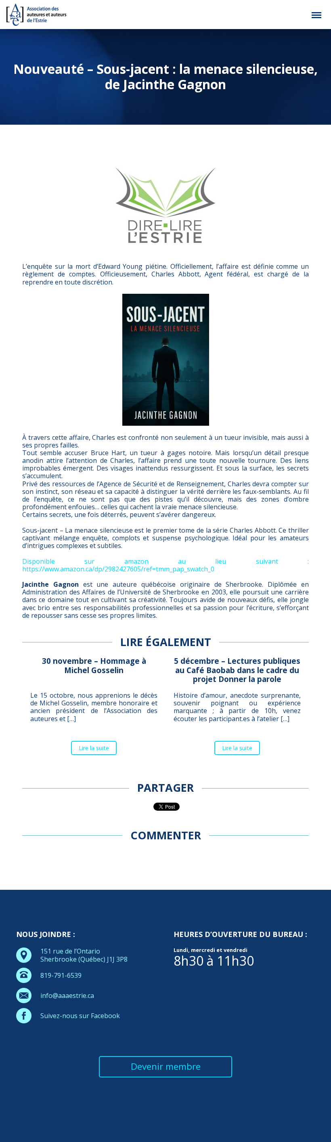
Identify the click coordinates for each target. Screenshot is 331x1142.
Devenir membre (166, 1066)
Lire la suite (94, 748)
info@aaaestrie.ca (67, 995)
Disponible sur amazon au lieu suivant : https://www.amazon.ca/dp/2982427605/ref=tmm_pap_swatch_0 (165, 565)
